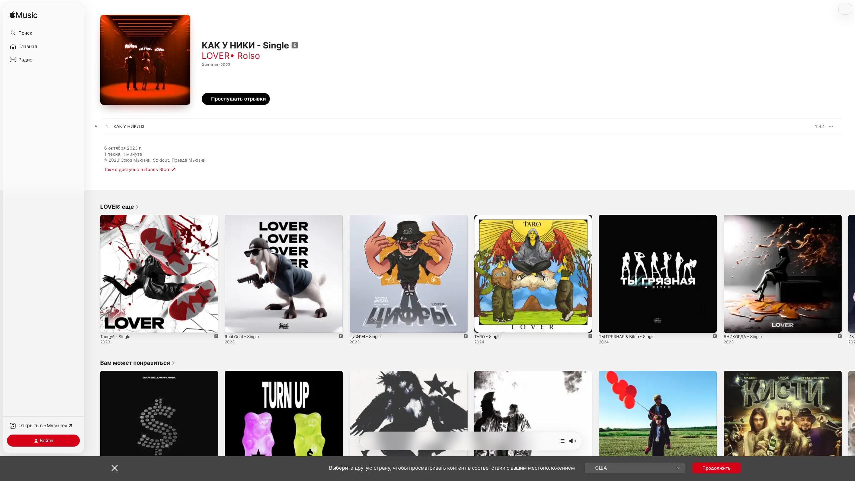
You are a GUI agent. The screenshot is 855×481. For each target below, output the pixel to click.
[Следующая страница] (848, 274)
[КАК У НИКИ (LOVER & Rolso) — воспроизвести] (107, 127)
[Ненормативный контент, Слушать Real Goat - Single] (233, 324)
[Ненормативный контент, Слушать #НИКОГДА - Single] (732, 324)
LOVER (216, 55)
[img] (23, 15)
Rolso (248, 55)
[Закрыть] (115, 468)
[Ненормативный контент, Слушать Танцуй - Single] (109, 324)
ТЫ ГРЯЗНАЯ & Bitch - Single (629, 217)
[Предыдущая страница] (93, 274)
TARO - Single (488, 217)
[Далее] (562, 441)
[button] (43, 33)
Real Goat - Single (243, 217)
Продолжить (716, 468)
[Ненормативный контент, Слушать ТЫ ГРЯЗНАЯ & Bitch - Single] (607, 324)
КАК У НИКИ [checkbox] (127, 126)
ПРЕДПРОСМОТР (810, 126)
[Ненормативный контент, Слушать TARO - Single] (483, 324)
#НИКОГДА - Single (744, 217)
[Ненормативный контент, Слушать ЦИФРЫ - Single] (358, 324)
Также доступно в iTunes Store (137, 169)
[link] (119, 206)
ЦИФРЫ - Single (366, 217)
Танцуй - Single (116, 217)
